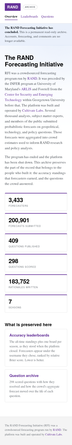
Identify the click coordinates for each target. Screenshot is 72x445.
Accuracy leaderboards (29, 335)
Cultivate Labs (32, 110)
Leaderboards (29, 16)
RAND (32, 78)
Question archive (24, 375)
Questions (47, 16)
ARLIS (26, 89)
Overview (11, 16)
